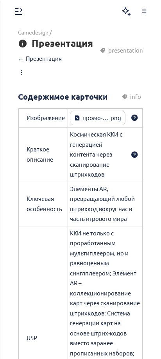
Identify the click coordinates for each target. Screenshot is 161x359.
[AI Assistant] (126, 12)
